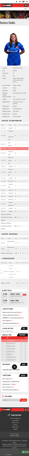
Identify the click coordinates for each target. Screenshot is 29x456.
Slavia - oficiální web (15, 418)
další (23, 364)
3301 (19, 315)
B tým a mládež (5, 320)
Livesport (12, 435)
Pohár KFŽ (10, 181)
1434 (11, 320)
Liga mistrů (10, 199)
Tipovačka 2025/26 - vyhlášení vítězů (10, 381)
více (24, 328)
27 (12, 378)
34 (18, 389)
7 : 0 (15, 271)
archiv (23, 375)
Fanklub (15, 429)
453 (18, 323)
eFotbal (17, 435)
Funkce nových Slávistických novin (9, 323)
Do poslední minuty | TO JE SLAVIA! (10, 370)
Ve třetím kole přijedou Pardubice (9, 390)
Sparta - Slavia (15, 294)
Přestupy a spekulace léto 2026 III (9, 315)
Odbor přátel (15, 420)
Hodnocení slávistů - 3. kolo (8, 384)
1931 (21, 312)
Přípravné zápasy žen (10, 160)
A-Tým (5, 294)
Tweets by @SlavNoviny (7, 331)
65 (15, 384)
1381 (23, 318)
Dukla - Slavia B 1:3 (6, 379)
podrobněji (22, 335)
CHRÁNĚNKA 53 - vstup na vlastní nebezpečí (11, 318)
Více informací (8, 454)
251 (13, 387)
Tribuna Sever (15, 422)
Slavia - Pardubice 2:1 (6, 387)
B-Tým (5, 301)
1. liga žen (10, 128)
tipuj (25, 294)
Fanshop (15, 425)
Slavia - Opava (14, 301)
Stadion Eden (15, 427)
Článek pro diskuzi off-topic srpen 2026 (10, 312)
